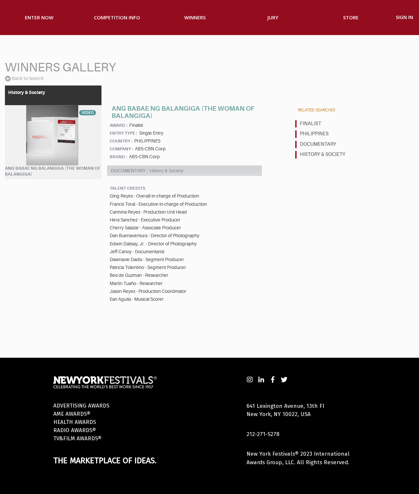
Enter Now (39, 17)
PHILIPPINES (314, 134)
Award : (118, 125)
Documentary (318, 144)
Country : (121, 141)
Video (88, 112)
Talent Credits (127, 188)
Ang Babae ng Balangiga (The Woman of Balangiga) (52, 171)
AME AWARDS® (71, 413)
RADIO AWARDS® (74, 430)
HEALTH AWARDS (74, 422)
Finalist (310, 123)
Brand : (118, 156)
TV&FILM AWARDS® (77, 438)
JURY (272, 17)
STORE (350, 17)
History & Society (322, 154)
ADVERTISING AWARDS (81, 405)
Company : (121, 148)
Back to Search (28, 78)
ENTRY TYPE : (123, 133)
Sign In (404, 17)
